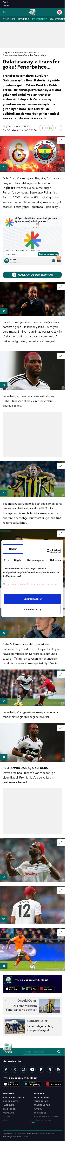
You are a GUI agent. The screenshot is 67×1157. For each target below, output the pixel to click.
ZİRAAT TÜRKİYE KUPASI (46, 1116)
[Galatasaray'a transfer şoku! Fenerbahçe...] (32, 154)
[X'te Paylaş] (42, 128)
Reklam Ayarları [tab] (36, 560)
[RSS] (58, 1069)
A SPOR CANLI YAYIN (13, 1097)
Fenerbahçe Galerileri (24, 52)
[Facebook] (6, 1069)
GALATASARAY (41, 1097)
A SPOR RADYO (10, 1101)
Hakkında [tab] (55, 560)
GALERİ (6, 1116)
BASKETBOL (40, 1113)
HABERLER (8, 1105)
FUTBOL (38, 1109)
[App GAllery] (46, 988)
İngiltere (9, 188)
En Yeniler (9, 19)
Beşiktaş (23, 19)
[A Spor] (32, 12)
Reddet (13, 549)
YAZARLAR (8, 1113)
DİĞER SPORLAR (42, 1120)
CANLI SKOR (9, 1109)
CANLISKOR (6, 4)
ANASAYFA (8, 1093)
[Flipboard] (41, 1069)
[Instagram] (23, 1069)
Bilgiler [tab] (18, 560)
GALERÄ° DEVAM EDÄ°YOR (35, 274)
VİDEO (6, 1120)
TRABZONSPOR (42, 1105)
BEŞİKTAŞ (39, 1093)
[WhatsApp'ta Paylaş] (50, 128)
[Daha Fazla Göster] (58, 128)
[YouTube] (32, 1069)
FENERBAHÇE (41, 1101)
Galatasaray (58, 19)
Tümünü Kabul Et (32, 598)
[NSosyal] (50, 1069)
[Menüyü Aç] (4, 12)
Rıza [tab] (6, 560)
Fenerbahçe (39, 19)
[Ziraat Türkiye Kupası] (59, 12)
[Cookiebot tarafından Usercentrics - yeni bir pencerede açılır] (46, 551)
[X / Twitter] (14, 1069)
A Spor (6, 52)
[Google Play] (29, 988)
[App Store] (12, 988)
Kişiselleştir (30, 609)
